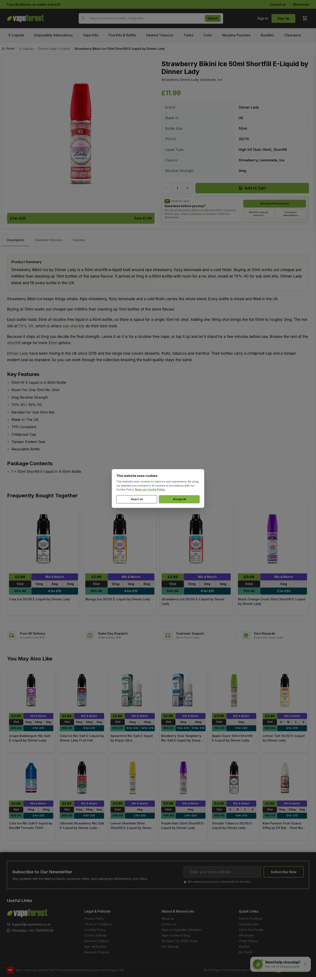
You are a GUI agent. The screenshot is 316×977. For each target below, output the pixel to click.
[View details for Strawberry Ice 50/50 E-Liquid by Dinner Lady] (196, 538)
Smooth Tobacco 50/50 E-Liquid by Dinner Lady (232, 825)
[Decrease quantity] (166, 188)
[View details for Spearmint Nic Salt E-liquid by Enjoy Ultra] (132, 690)
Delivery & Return (96, 941)
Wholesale (301, 4)
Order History (248, 941)
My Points (246, 952)
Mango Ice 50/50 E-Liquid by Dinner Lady (117, 599)
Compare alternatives (290, 214)
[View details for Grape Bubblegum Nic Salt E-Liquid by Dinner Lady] (31, 690)
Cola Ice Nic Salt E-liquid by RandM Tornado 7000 (30, 825)
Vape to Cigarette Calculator (181, 930)
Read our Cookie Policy (150, 489)
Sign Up (283, 18)
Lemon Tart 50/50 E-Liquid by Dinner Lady (284, 738)
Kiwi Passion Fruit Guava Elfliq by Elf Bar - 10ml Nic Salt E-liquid (283, 827)
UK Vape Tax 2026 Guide (179, 941)
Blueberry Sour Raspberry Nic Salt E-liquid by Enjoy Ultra (181, 740)
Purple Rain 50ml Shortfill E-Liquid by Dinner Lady (183, 825)
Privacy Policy (94, 918)
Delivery (79, 240)
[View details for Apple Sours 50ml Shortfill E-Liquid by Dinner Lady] (234, 690)
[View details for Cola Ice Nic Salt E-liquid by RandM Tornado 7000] (31, 778)
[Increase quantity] (188, 188)
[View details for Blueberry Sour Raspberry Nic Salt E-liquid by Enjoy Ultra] (183, 690)
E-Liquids (26, 48)
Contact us (278, 4)
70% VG (26, 326)
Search (212, 18)
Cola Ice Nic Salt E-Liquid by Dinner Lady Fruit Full (82, 738)
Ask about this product (274, 203)
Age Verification (95, 946)
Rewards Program (97, 952)
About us (167, 918)
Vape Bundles (249, 924)
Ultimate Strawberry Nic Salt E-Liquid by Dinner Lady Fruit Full (82, 827)
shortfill (13, 343)
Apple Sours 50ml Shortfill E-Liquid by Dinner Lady (232, 738)
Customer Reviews (49, 240)
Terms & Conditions (98, 924)
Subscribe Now (283, 872)
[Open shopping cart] (305, 18)
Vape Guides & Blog (175, 935)
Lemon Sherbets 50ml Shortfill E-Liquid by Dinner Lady (131, 827)
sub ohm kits (74, 326)
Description (15, 240)
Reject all (137, 499)
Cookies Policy (95, 930)
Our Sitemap (170, 946)
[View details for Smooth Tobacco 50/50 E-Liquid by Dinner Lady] (234, 778)
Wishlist (244, 946)
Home (10, 48)
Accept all (179, 499)
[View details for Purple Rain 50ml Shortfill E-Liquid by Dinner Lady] (183, 778)
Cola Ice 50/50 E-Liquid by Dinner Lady (39, 599)
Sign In (262, 18)
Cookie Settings (95, 935)
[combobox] (151, 18)
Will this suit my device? (258, 214)
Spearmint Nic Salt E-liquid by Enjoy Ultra (131, 738)
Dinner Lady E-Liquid (54, 48)
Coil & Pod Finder (251, 930)
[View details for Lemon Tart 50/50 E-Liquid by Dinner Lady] (285, 690)
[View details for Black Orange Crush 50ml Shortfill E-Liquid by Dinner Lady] (272, 538)
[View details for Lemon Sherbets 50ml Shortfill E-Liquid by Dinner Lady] (132, 778)
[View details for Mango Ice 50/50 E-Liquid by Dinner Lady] (120, 538)
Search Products (250, 918)
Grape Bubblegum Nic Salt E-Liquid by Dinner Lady (29, 738)
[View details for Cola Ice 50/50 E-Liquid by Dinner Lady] (43, 538)
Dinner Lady (17, 353)
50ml (52, 343)
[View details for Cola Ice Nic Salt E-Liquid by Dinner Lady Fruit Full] (82, 690)
